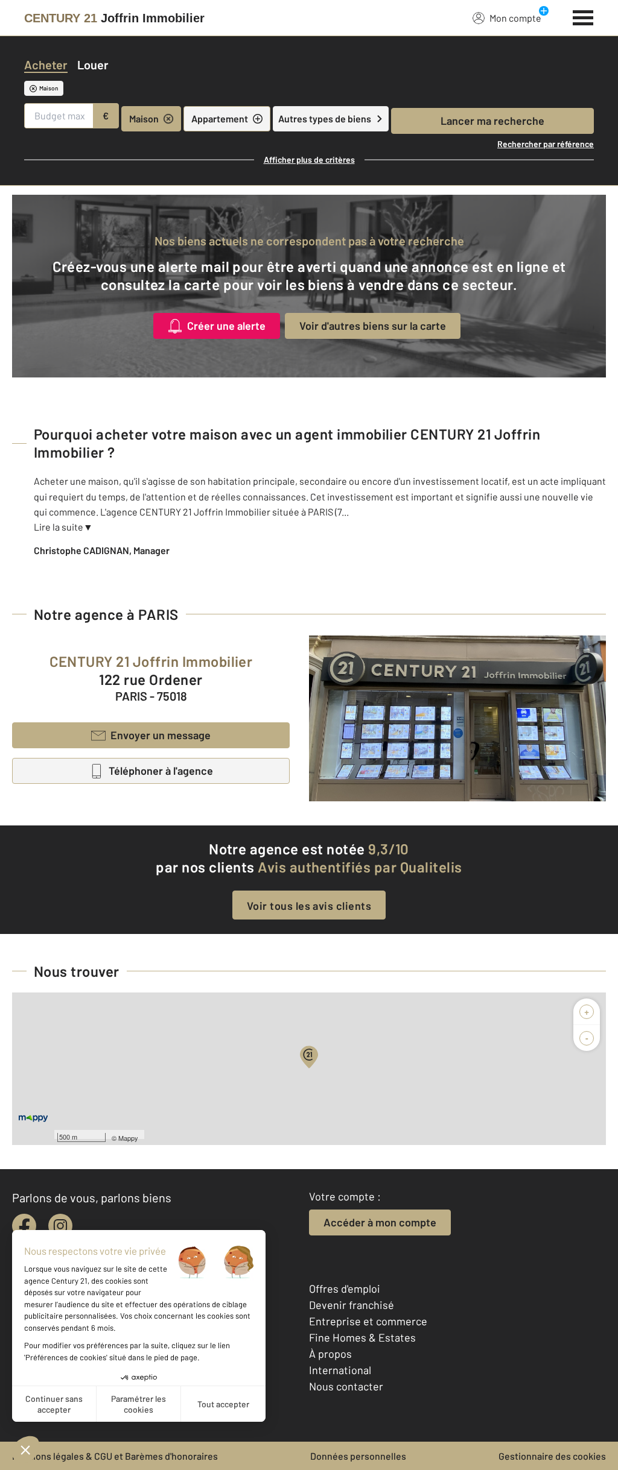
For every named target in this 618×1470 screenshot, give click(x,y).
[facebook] (24, 1226)
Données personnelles (358, 1456)
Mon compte (515, 18)
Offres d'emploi (344, 1288)
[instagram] (60, 1226)
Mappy (128, 1138)
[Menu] (583, 16)
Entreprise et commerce (368, 1321)
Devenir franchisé (351, 1304)
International (340, 1370)
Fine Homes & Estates (362, 1337)
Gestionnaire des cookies (552, 1456)
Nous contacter (346, 1386)
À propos (330, 1353)
